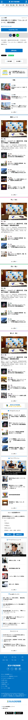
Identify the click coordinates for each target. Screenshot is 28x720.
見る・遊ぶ (12, 5)
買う (17, 5)
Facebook (8, 668)
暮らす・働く (21, 5)
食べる (7, 5)
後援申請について (5, 684)
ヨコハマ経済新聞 (14, 2)
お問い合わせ (4, 680)
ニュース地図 (4, 17)
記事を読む (14, 50)
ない (5, 520)
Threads (19, 668)
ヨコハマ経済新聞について (7, 674)
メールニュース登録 (6, 688)
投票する (9, 534)
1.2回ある (6, 523)
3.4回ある (6, 525)
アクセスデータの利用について (8, 678)
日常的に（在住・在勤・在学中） (13, 530)
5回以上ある (7, 528)
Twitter (12, 668)
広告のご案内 (4, 682)
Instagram (15, 668)
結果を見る (19, 534)
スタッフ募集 (4, 686)
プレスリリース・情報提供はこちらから (10, 676)
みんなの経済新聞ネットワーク (14, 702)
